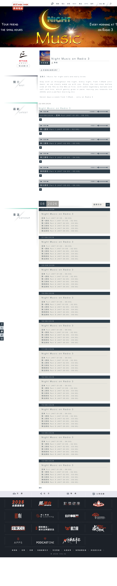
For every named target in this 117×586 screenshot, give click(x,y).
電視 (57, 4)
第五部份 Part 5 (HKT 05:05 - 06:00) (60, 231)
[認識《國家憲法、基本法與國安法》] (45, 528)
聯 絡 (74, 493)
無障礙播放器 (81, 550)
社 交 (47, 493)
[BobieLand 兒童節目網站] (99, 503)
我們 (91, 4)
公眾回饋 (100, 494)
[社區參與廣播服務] (99, 516)
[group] (98, 111)
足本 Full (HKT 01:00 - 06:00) (57, 246)
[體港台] (45, 503)
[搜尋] (110, 3)
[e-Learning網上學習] (45, 516)
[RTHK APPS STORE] (18, 540)
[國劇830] (18, 516)
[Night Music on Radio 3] (40, 120)
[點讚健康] (72, 503)
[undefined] (52, 3)
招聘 (24, 550)
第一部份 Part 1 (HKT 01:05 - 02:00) (60, 221)
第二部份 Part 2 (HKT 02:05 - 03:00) (60, 223)
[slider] (104, 111)
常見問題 (57, 550)
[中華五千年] (72, 540)
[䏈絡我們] (68, 493)
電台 (62, 4)
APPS (85, 4)
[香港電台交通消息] (14, 493)
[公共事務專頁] (72, 516)
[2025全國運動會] (18, 503)
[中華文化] (18, 528)
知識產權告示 (43, 550)
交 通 (20, 493)
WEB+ (74, 4)
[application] (74, 112)
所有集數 (45, 63)
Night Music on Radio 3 (55, 108)
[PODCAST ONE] (45, 540)
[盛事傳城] (99, 528)
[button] (41, 111)
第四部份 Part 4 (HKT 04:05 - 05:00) (60, 228)
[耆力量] (72, 528)
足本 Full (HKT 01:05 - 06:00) (57, 218)
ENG (100, 4)
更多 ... (41, 488)
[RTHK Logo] (19, 5)
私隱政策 (68, 550)
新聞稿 (15, 550)
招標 (32, 550)
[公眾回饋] (93, 494)
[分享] (41, 493)
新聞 (68, 4)
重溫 (80, 4)
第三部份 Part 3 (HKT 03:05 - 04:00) (60, 226)
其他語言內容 (97, 550)
